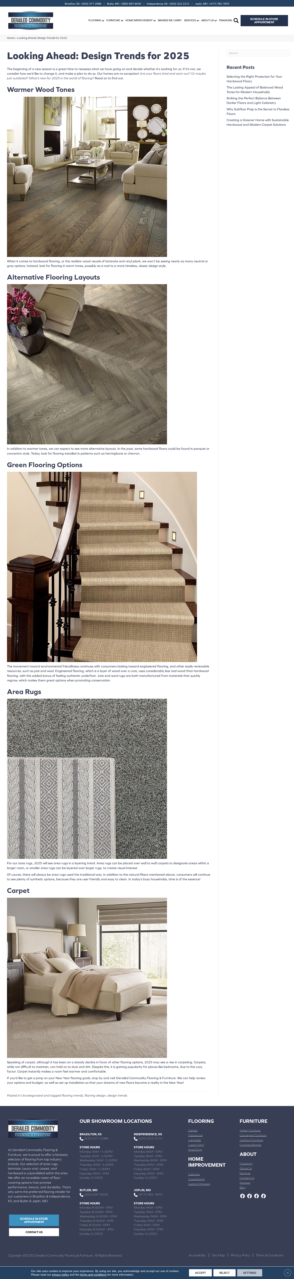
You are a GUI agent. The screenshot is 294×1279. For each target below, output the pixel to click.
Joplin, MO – (212, 3)
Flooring (94, 20)
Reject (224, 1272)
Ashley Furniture (250, 1130)
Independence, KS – (168, 3)
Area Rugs (195, 1149)
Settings (249, 1272)
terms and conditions (93, 1274)
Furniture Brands (250, 1144)
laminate (111, 261)
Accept (200, 1272)
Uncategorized (32, 1095)
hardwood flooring (46, 261)
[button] (103, 20)
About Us (207, 20)
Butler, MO (88, 1190)
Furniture (113, 20)
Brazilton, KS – (83, 3)
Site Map (218, 1255)
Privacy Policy (240, 1255)
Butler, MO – (124, 3)
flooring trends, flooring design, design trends (94, 1095)
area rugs (25, 863)
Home (11, 37)
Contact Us (247, 1177)
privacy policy (60, 1274)
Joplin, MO (142, 1190)
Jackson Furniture (251, 1140)
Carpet (192, 1130)
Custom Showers (199, 1183)
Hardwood (195, 1135)
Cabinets (194, 1174)
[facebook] (242, 1196)
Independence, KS (148, 1134)
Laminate (194, 1140)
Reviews (245, 1182)
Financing (225, 20)
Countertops (196, 1179)
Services (190, 20)
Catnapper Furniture (253, 1135)
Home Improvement (139, 20)
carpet (30, 1062)
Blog (243, 1187)
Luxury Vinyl (196, 1144)
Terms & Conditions (269, 1255)
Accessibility (197, 1255)
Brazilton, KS (91, 1134)
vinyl (129, 261)
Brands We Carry (170, 20)
